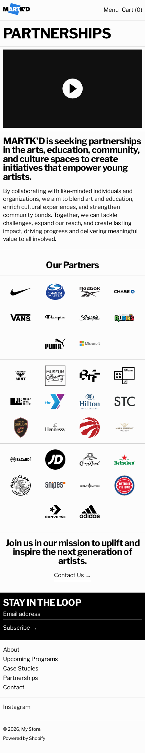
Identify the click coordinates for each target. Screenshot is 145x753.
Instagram (16, 706)
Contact (14, 687)
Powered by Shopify (24, 738)
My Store (30, 729)
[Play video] (72, 89)
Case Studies (20, 668)
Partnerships (20, 677)
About (11, 649)
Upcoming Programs (30, 659)
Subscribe (16, 627)
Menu (111, 9)
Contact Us (69, 575)
